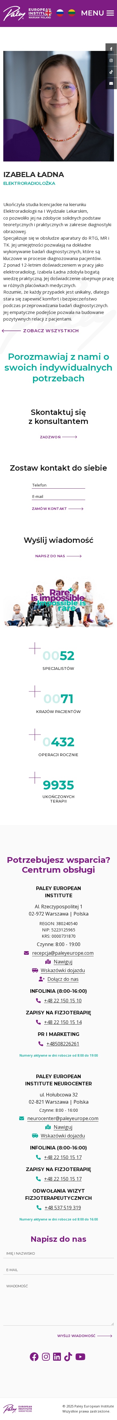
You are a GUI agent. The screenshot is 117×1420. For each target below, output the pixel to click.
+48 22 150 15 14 (63, 1022)
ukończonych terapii (58, 798)
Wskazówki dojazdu (63, 970)
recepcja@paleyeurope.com (63, 953)
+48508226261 (62, 1043)
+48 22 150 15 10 (63, 1000)
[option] (47, 13)
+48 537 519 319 (63, 1207)
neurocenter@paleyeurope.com (62, 1118)
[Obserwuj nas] (111, 60)
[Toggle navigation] (97, 12)
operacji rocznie (58, 755)
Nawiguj (63, 961)
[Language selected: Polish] (61, 12)
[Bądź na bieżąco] (111, 49)
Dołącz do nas (63, 979)
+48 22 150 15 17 (63, 1157)
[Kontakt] (111, 83)
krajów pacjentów (58, 711)
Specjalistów (58, 668)
